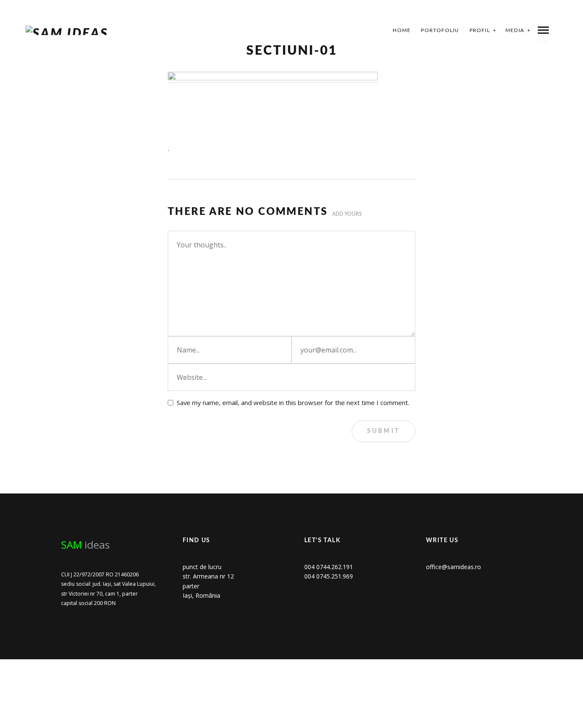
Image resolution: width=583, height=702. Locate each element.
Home (402, 30)
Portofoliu (440, 30)
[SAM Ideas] (67, 30)
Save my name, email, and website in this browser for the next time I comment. (293, 402)
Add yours (347, 214)
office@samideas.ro (453, 567)
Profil (479, 30)
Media (514, 30)
